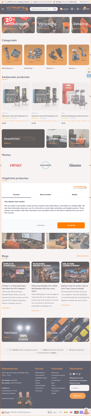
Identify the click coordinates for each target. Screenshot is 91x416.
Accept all (71, 225)
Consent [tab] (16, 194)
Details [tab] (74, 194)
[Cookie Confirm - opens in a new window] (80, 187)
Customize (41, 225)
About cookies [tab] (45, 194)
